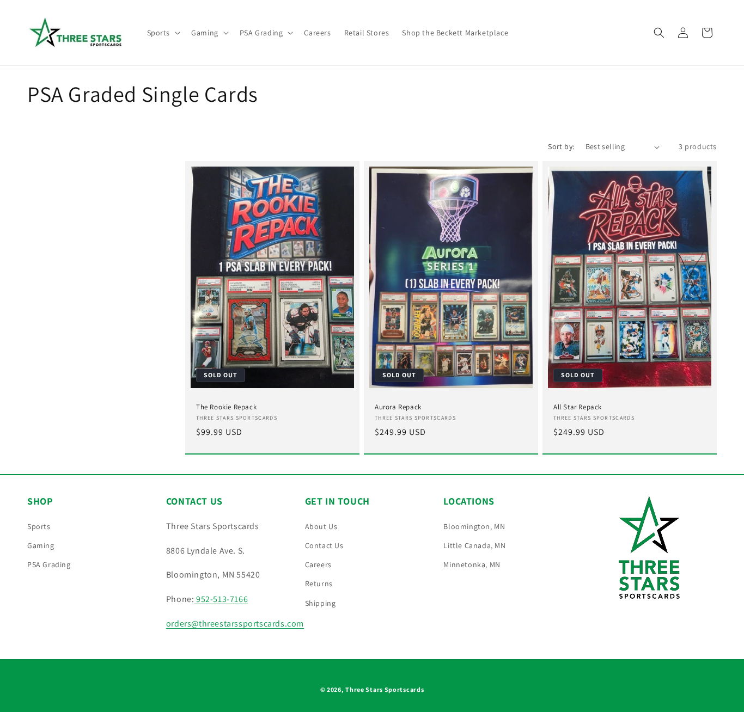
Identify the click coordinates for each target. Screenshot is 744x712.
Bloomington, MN (474, 526)
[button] (163, 32)
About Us (321, 526)
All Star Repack (577, 407)
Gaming (40, 545)
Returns (319, 583)
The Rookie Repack (226, 407)
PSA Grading (49, 564)
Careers (318, 564)
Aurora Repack (398, 407)
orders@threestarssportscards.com (235, 623)
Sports (39, 526)
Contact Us (324, 545)
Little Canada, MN (474, 545)
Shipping (320, 603)
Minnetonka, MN (471, 564)
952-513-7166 (221, 599)
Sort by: (561, 146)
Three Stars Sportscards (384, 689)
